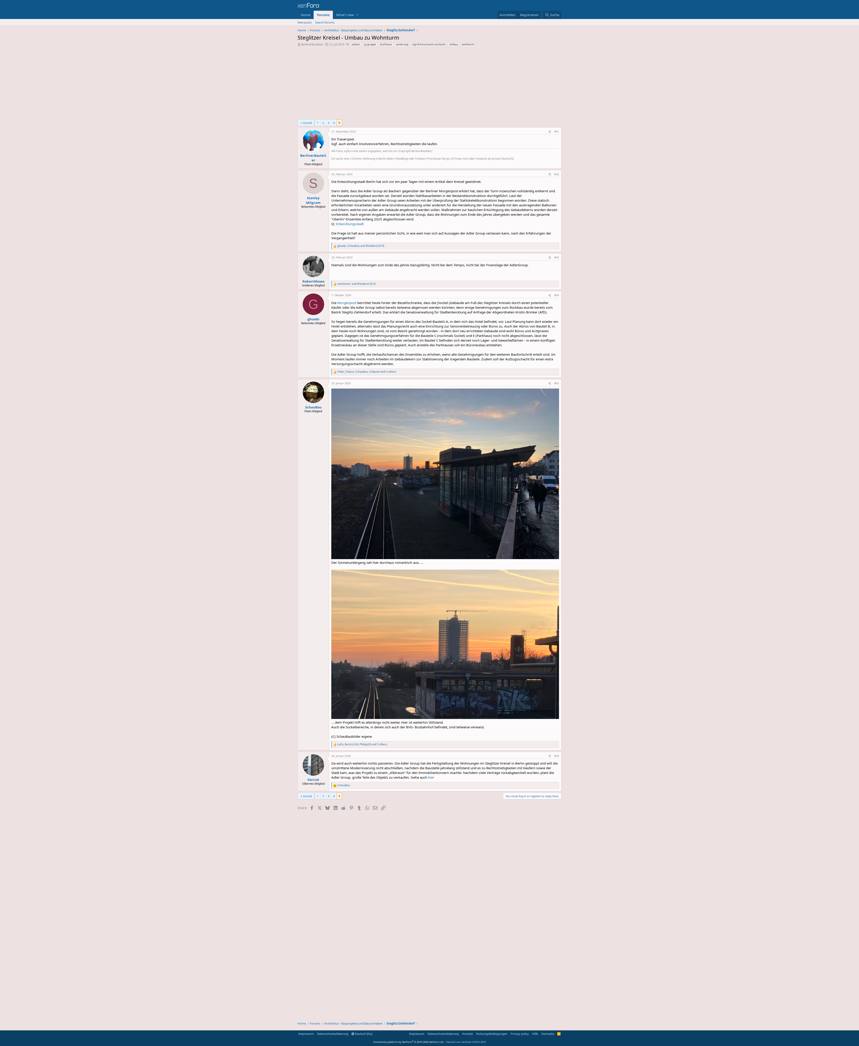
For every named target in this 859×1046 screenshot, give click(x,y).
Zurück (307, 123)
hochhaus (386, 44)
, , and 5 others (362, 744)
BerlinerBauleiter (312, 44)
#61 (556, 131)
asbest (355, 44)
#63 (556, 257)
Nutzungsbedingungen (491, 1034)
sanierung (402, 44)
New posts (305, 22)
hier (431, 777)
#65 (556, 383)
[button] (357, 15)
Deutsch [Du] (363, 1034)
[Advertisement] (429, 84)
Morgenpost (346, 302)
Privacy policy (520, 1034)
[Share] (550, 131)
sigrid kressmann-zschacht (428, 44)
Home (305, 15)
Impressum (306, 1034)
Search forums (324, 22)
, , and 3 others (366, 372)
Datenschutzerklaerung (332, 1034)
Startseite (547, 1034)
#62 (556, 174)
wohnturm (468, 44)
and (356, 284)
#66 (556, 756)
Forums (323, 15)
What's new (345, 15)
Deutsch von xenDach (466, 1042)
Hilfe (535, 1034)
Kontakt (467, 1034)
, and (360, 246)
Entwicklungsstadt (350, 224)
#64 (556, 295)
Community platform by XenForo (408, 1042)
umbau (453, 44)
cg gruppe (370, 44)
